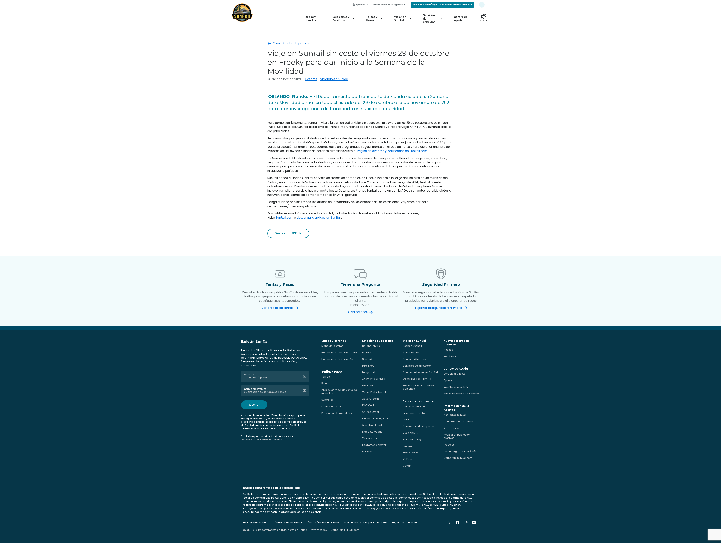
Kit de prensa (452, 428)
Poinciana (368, 451)
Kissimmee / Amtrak (374, 444)
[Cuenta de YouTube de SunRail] (474, 522)
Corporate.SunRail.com (458, 457)
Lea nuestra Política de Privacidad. (262, 439)
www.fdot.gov (319, 530)
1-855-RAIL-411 (360, 305)
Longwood (368, 372)
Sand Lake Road (372, 425)
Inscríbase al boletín (456, 387)
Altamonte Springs (373, 378)
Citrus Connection (414, 406)
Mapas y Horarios (310, 18)
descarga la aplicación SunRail (319, 217)
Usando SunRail (412, 346)
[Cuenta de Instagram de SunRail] (466, 522)
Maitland (367, 385)
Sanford (367, 359)
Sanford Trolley (412, 439)
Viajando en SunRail (334, 79)
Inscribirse (450, 356)
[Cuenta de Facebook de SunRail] (457, 522)
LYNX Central (369, 405)
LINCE (406, 419)
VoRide (407, 459)
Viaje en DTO (411, 432)
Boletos (326, 383)
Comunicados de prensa (291, 43)
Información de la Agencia (388, 4)
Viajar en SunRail (400, 18)
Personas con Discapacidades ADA (366, 522)
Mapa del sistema (332, 346)
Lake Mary (368, 365)
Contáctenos (358, 312)
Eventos (311, 79)
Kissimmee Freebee (415, 413)
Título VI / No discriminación (323, 522)
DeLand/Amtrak (371, 346)
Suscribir (254, 404)
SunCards (327, 399)
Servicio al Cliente (454, 373)
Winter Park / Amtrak (374, 392)
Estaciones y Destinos (341, 18)
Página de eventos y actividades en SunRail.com (392, 151)
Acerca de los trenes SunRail (420, 372)
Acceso (448, 349)
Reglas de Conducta (404, 522)
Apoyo (448, 380)
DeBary (366, 352)
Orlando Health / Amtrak (377, 418)
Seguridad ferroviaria (416, 359)
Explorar (408, 446)
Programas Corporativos (336, 413)
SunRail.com (284, 217)
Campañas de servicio (417, 378)
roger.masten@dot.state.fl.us (264, 508)
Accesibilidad (411, 352)
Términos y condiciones (287, 522)
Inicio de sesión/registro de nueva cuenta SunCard (442, 4)
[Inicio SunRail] (242, 12)
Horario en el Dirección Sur (337, 359)
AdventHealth (370, 398)
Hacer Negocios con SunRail (461, 451)
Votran (407, 465)
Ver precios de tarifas (277, 308)
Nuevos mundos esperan (418, 426)
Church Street (370, 411)
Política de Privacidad (256, 522)
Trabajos (449, 444)
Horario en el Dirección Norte (339, 352)
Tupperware (369, 438)
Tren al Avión (411, 452)
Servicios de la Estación (417, 365)
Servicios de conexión (429, 18)
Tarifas (325, 376)
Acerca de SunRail (455, 414)
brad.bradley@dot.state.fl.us (376, 508)
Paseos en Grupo (331, 406)
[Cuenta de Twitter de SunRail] (449, 522)
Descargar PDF (286, 233)
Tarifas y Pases (371, 18)
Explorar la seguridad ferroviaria (438, 308)
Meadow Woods (372, 431)
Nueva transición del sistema (461, 393)
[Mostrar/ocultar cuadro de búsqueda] (482, 5)
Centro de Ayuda (461, 18)
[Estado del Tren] (484, 18)
